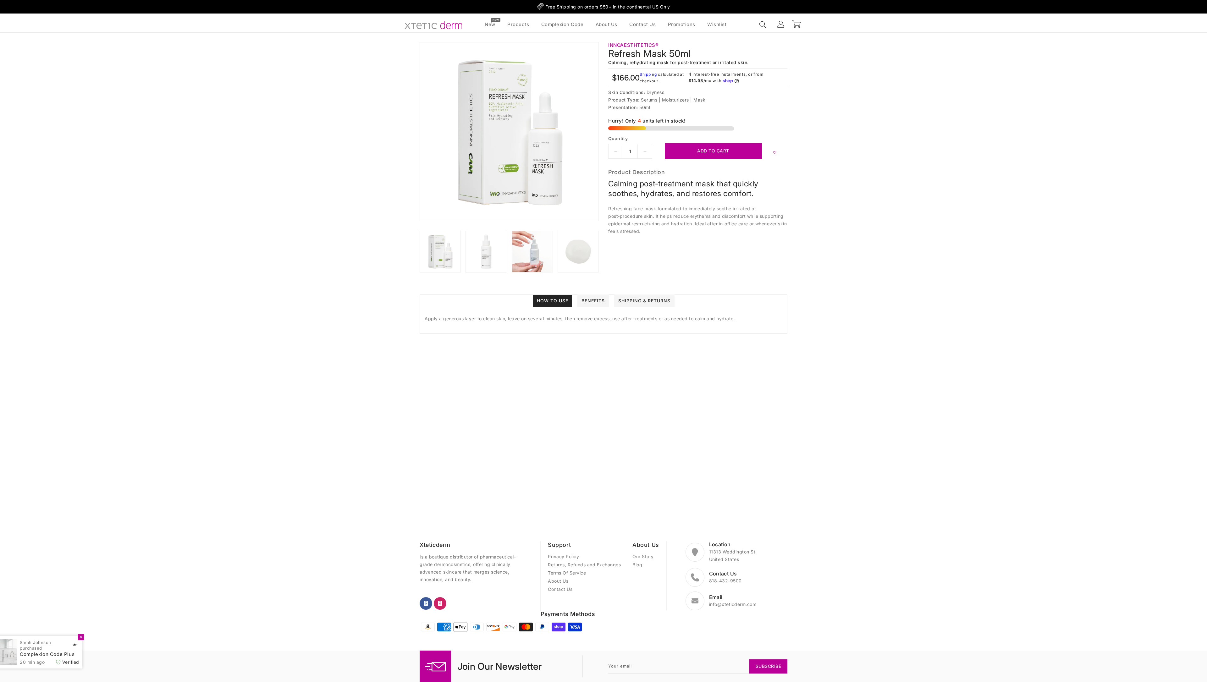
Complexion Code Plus (62, 654)
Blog (637, 564)
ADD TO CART (713, 150)
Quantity (618, 138)
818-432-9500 (725, 580)
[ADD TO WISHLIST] (774, 152)
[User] (781, 24)
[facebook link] (426, 603)
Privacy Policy (563, 556)
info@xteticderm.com (733, 604)
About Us (558, 581)
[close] (96, 637)
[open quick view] (89, 645)
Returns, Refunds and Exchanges (584, 564)
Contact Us (560, 589)
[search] (763, 24)
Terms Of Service (567, 572)
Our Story (643, 556)
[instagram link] (440, 603)
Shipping (648, 74)
